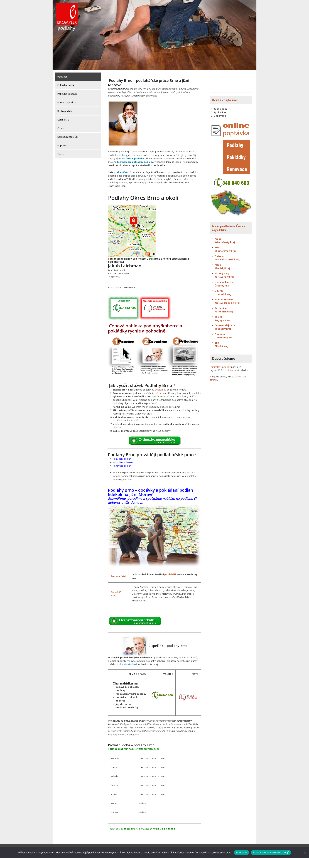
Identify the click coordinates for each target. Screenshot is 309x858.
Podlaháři (62, 76)
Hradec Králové (224, 299)
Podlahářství (118, 576)
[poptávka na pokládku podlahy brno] (188, 696)
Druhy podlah (64, 111)
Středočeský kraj (225, 242)
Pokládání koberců (123, 462)
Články (60, 154)
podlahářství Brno (125, 172)
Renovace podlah (66, 102)
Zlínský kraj (221, 346)
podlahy (123, 155)
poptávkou (160, 389)
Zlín (217, 342)
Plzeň (218, 264)
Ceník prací (63, 119)
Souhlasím (241, 852)
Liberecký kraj (223, 294)
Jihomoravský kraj (225, 250)
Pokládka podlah (66, 85)
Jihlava (218, 316)
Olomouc (220, 334)
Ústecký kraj (222, 285)
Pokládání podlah (122, 458)
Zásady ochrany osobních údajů (271, 852)
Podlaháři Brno (116, 594)
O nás (60, 128)
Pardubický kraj (224, 311)
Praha (218, 238)
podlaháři (170, 574)
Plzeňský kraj (222, 268)
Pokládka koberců (67, 93)
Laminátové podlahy (220, 366)
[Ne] (304, 852)
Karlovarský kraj (224, 276)
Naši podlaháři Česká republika (228, 228)
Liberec (219, 290)
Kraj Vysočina (222, 320)
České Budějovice (225, 325)
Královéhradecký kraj (227, 302)
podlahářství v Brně (127, 664)
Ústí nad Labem (224, 282)
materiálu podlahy (133, 158)
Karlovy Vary (222, 273)
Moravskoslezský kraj (228, 259)
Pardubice (221, 308)
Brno (217, 247)
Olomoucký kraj (224, 337)
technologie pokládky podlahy (135, 161)
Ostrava (219, 256)
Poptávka (62, 145)
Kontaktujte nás (225, 100)
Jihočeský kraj (223, 328)
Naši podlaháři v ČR (67, 136)
